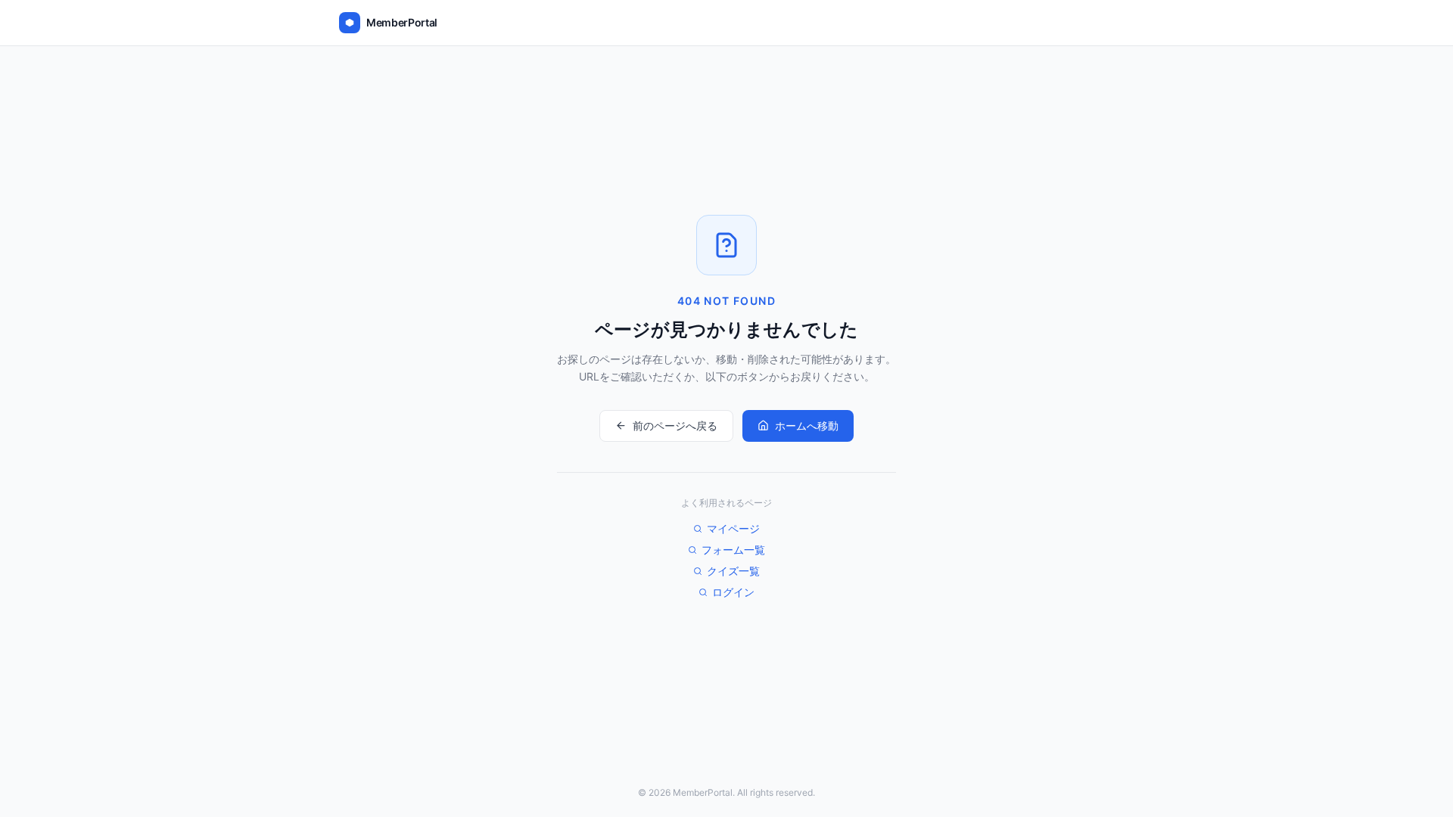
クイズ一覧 (733, 570)
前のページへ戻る (675, 425)
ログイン (733, 592)
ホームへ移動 (807, 425)
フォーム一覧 (733, 549)
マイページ (733, 528)
